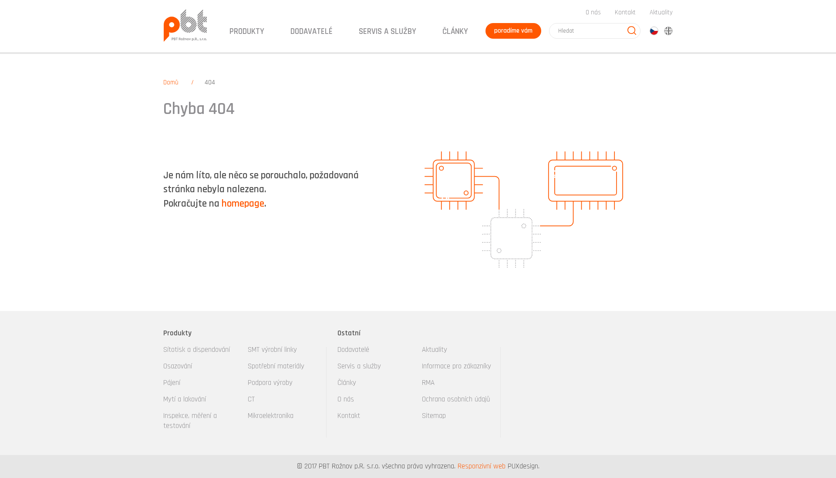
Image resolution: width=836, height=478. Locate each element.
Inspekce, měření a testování (190, 421)
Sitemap (434, 416)
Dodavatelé (353, 349)
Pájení (171, 383)
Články (455, 31)
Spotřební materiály (276, 366)
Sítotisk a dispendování (196, 349)
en (668, 31)
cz (654, 31)
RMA (428, 383)
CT (251, 399)
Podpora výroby (270, 383)
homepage (243, 203)
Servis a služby (359, 366)
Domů (171, 82)
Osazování (177, 366)
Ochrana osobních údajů (456, 399)
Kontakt (625, 12)
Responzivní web (482, 466)
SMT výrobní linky (272, 349)
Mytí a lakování (184, 399)
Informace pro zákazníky (456, 366)
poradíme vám (513, 31)
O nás (593, 12)
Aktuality (661, 12)
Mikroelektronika (270, 416)
